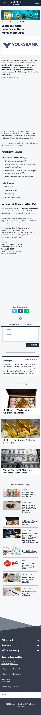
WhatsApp (26, 311)
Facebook (20, 311)
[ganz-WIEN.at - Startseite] (20, 3)
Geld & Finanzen (24, 22)
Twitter (14, 311)
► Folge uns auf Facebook (10, 669)
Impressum (5, 679)
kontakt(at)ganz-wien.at (9, 664)
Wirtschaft (13, 22)
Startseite (4, 22)
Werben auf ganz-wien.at (10, 686)
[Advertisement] (20, 103)
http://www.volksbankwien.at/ (12, 237)
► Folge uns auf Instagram (11, 674)
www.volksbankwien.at (9, 254)
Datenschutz (5, 681)
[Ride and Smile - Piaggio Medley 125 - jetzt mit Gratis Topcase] (20, 15)
